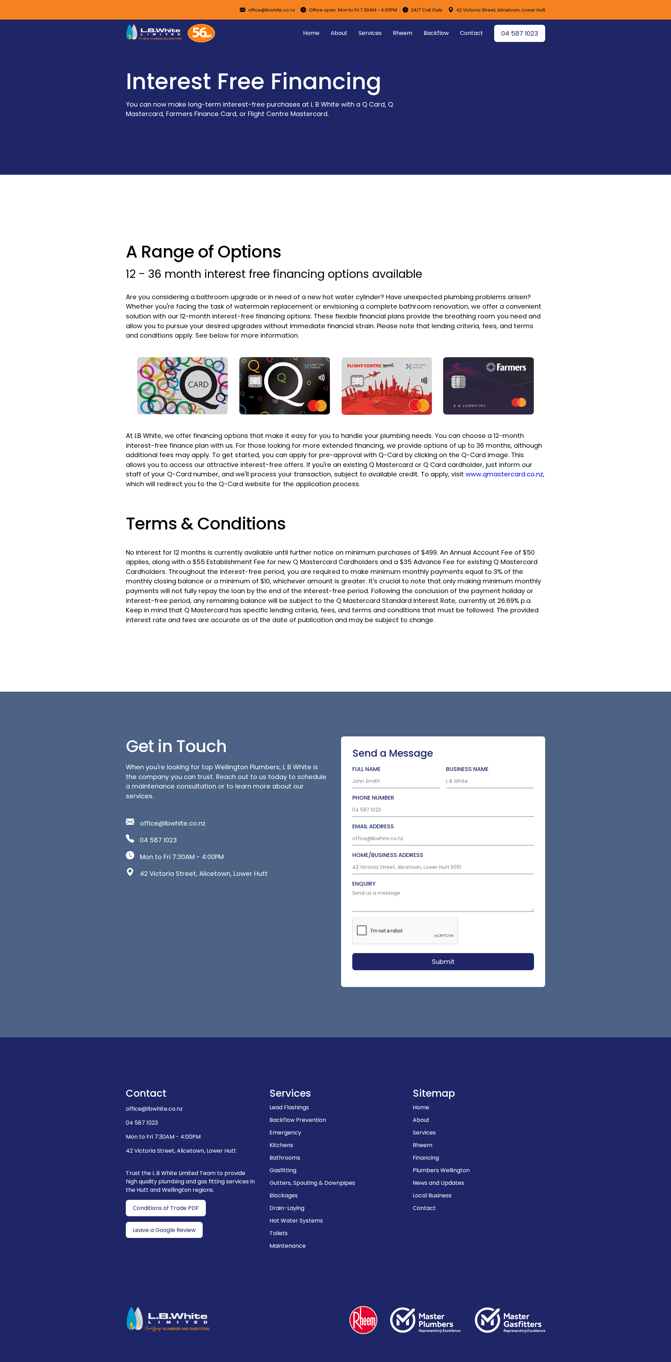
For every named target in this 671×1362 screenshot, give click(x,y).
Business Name (467, 769)
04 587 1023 (519, 33)
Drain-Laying (286, 1208)
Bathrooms (284, 1158)
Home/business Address (387, 855)
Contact (471, 33)
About (339, 33)
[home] (154, 32)
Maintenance (287, 1246)
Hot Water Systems (296, 1221)
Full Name (366, 769)
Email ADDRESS (373, 826)
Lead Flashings (289, 1107)
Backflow (436, 33)
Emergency (285, 1133)
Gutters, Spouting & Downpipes (312, 1183)
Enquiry (364, 884)
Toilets (278, 1233)
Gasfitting (282, 1170)
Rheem (402, 33)
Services (370, 33)
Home (311, 33)
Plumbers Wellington (441, 1170)
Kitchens (281, 1145)
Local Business (432, 1195)
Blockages (283, 1195)
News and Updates (438, 1183)
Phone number (373, 798)
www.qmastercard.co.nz (504, 474)
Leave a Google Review (164, 1230)
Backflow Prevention (297, 1120)
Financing (426, 1158)
